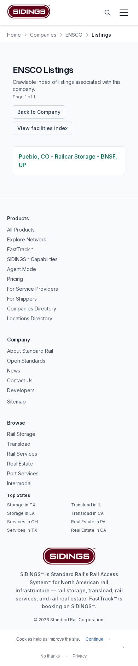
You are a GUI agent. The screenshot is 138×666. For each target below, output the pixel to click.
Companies (43, 35)
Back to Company (39, 112)
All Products (21, 230)
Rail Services (22, 454)
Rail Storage (21, 434)
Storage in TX (21, 504)
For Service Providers (32, 289)
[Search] (107, 12)
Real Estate (20, 464)
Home (14, 35)
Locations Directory (29, 318)
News (13, 371)
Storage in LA (21, 513)
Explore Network (26, 239)
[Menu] (124, 13)
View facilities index (42, 128)
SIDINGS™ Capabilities (32, 259)
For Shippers (22, 299)
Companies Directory (31, 309)
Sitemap (16, 402)
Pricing (15, 279)
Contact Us (20, 380)
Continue (94, 639)
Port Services (23, 473)
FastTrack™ (20, 249)
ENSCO (73, 35)
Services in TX (22, 530)
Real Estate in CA (88, 530)
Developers (21, 390)
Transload (18, 444)
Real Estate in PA (88, 521)
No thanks (50, 656)
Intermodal (19, 483)
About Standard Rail (30, 351)
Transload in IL (86, 504)
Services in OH (22, 521)
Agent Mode (21, 269)
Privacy (80, 656)
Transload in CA (87, 513)
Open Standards (26, 361)
